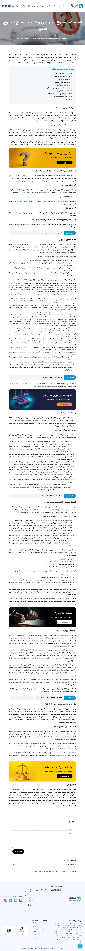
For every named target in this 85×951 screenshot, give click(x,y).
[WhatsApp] (15, 900)
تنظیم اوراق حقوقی (43, 930)
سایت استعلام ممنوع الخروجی (61, 76)
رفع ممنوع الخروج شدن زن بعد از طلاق (59, 94)
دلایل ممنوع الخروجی (64, 79)
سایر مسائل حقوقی (34, 36)
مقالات (54, 6)
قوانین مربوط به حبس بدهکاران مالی (52, 233)
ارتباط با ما (22, 6)
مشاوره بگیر (64, 404)
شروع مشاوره (64, 621)
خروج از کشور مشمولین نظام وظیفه (52, 377)
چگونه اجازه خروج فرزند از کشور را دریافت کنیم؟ (49, 698)
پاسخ (13, 865)
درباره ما (42, 6)
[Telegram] (10, 900)
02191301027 (55, 891)
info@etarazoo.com (41, 891)
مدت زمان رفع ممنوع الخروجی (61, 96)
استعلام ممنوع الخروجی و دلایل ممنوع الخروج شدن (42, 25)
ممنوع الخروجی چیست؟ (63, 73)
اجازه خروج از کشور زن (63, 91)
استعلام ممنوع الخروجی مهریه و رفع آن (58, 88)
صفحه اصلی (62, 6)
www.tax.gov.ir (25, 201)
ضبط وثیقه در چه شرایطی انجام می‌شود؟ (51, 496)
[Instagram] (5, 900)
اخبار (48, 6)
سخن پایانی (67, 99)
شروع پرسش (64, 162)
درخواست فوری (64, 776)
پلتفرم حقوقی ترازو (63, 38)
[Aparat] (20, 900)
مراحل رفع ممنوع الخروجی (62, 85)
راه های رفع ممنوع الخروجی (62, 82)
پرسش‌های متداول (33, 6)
